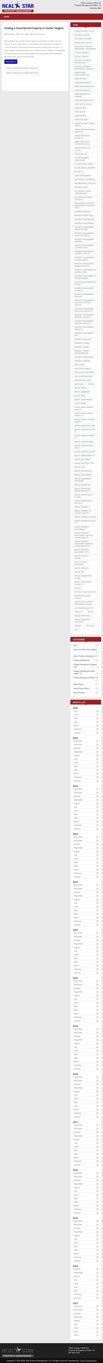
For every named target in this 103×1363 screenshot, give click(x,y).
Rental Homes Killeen (81, 688)
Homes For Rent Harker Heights (85, 650)
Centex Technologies (88, 1361)
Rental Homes (78, 684)
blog (75, 645)
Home (6, 16)
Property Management (81, 660)
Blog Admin (11, 34)
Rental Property (39, 34)
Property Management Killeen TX (85, 678)
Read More (10, 62)
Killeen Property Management (84, 656)
